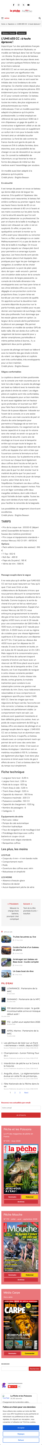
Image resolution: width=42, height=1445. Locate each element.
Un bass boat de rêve (23, 971)
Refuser (21, 1440)
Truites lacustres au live (24, 937)
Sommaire (12, 1197)
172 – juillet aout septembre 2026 (23, 1022)
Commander (29, 1353)
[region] (21, 1424)
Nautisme (21, 33)
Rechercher (5, 1364)
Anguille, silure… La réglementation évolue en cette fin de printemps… (21, 1074)
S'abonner (30, 1197)
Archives (21, 1202)
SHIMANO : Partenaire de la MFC (23, 999)
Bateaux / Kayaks (9, 33)
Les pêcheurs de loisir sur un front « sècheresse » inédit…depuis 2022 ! (21, 1044)
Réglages (21, 1434)
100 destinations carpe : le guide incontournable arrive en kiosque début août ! (23, 1011)
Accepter (21, 1428)
